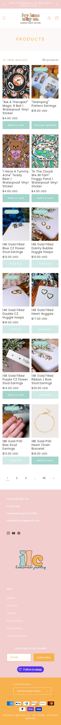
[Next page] (53, 478)
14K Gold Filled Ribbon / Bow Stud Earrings (43, 379)
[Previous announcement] (3, 4)
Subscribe (44, 657)
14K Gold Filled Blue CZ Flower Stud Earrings (14, 248)
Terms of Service (17, 636)
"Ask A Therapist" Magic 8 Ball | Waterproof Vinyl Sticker (16, 107)
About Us (12, 605)
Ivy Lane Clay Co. (20, 715)
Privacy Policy (15, 628)
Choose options (45, 125)
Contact (12, 613)
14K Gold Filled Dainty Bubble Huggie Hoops (43, 248)
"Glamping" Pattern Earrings (44, 104)
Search (11, 598)
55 (44, 478)
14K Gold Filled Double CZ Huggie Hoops (14, 313)
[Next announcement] (57, 4)
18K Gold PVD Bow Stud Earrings (12, 444)
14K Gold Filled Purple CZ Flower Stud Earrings (15, 379)
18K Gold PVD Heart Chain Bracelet (41, 444)
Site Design (38, 715)
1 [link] (7, 478)
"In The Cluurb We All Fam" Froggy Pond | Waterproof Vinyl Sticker (45, 179)
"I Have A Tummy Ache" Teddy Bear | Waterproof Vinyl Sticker (16, 179)
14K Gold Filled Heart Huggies (43, 312)
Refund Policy (15, 620)
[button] (4, 18)
